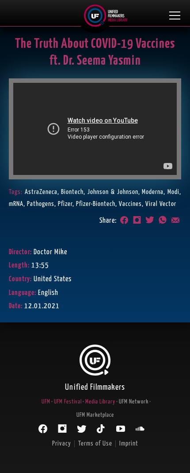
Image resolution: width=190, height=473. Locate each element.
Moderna (152, 192)
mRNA (16, 204)
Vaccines (130, 204)
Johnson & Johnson (112, 192)
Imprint (128, 443)
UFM (46, 402)
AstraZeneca (41, 192)
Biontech (72, 192)
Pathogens (40, 204)
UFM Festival (68, 402)
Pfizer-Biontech (95, 204)
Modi (173, 192)
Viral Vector (160, 204)
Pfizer (65, 204)
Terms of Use (95, 443)
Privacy (61, 443)
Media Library (100, 402)
